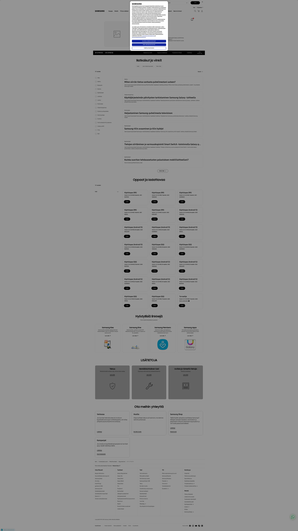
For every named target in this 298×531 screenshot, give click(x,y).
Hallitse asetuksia (149, 48)
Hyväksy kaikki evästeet (149, 41)
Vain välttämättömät (149, 44)
